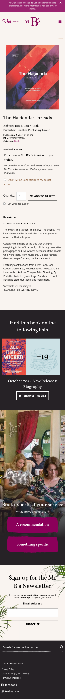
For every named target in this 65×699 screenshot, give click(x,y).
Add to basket (44, 196)
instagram (12, 691)
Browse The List (34, 396)
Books (17, 141)
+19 (42, 356)
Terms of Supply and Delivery (15, 674)
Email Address (32, 603)
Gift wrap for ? (18, 203)
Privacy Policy (8, 669)
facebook (11, 685)
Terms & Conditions (11, 678)
